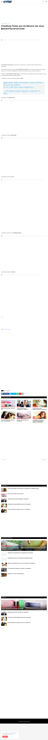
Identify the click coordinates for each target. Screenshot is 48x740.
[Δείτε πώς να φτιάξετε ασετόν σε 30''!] (4, 495)
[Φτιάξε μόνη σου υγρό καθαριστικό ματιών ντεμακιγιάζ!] (4, 505)
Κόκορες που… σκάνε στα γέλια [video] (16, 573)
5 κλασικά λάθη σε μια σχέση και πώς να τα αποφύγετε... (8, 420)
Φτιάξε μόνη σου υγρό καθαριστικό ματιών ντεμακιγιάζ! (40, 409)
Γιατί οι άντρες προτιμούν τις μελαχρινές (23, 420)
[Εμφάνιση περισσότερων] (25, 394)
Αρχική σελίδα (4, 23)
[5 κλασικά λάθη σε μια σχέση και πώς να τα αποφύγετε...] (4, 511)
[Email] (22, 394)
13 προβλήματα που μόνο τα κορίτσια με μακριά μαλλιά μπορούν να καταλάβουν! (38, 421)
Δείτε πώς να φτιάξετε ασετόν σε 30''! (8, 409)
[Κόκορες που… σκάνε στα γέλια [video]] (4, 575)
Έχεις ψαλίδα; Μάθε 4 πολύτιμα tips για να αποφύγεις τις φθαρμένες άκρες (23, 488)
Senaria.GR (28, 721)
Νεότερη (3, 459)
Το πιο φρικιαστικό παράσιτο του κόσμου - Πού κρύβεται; (19, 568)
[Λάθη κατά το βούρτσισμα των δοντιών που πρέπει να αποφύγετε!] (4, 564)
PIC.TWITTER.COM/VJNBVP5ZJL (20, 87)
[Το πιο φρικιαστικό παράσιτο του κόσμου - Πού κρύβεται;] (4, 570)
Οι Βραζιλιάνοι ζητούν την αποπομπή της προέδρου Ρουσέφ (20, 557)
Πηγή (2, 317)
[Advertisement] (24, 13)
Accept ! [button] (5, 736)
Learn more (11, 734)
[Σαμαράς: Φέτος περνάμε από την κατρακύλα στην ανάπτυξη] (4, 554)
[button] (1, 2)
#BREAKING (8, 83)
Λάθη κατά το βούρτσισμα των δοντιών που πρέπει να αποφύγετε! (21, 563)
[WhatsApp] (18, 394)
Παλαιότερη (44, 459)
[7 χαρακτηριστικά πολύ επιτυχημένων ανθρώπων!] (4, 500)
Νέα (8, 23)
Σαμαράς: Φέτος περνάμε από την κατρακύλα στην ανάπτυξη (20, 552)
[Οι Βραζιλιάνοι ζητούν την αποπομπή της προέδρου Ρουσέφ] (4, 559)
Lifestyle (7, 390)
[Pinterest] (20, 394)
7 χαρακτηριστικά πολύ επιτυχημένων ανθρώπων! (22, 409)
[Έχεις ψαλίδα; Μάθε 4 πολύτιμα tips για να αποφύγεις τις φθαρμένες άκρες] (4, 490)
